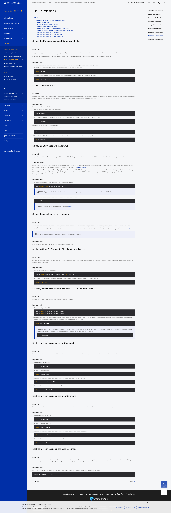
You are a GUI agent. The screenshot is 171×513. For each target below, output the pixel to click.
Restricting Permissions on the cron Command (49, 34)
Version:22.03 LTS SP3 (46, 2)
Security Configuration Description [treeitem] (13, 56)
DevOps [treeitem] (6, 141)
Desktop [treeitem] (6, 110)
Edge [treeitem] (5, 130)
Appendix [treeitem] (6, 88)
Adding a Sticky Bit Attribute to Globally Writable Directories (52, 28)
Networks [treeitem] (7, 33)
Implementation (81, 167)
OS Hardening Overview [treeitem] (10, 53)
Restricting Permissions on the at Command (48, 32)
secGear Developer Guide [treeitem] (11, 93)
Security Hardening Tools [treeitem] (11, 84)
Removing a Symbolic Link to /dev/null (47, 24)
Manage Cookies (142, 507)
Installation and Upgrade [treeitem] (11, 23)
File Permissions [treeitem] (8, 73)
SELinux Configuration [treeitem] (10, 79)
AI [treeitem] (4, 146)
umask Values (128, 229)
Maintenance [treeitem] (8, 38)
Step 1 (70, 206)
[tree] (13, 261)
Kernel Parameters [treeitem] (9, 76)
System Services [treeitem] (8, 69)
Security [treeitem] (6, 43)
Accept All (120, 507)
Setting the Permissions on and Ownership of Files (50, 20)
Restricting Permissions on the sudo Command (49, 36)
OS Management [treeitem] (9, 28)
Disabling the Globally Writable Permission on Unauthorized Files (54, 30)
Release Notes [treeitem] (8, 18)
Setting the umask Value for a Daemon (47, 26)
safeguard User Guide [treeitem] (10, 99)
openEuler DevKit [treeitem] (9, 136)
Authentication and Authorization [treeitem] (13, 66)
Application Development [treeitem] (12, 151)
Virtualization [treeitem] (8, 120)
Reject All (130, 507)
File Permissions (39, 17)
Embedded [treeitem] (7, 115)
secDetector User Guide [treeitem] (10, 96)
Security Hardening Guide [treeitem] (11, 49)
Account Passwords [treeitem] (9, 63)
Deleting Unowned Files (43, 22)
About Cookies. (62, 510)
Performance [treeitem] (8, 105)
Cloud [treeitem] (5, 125)
